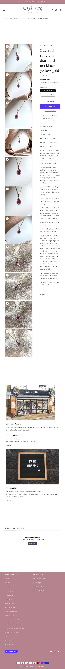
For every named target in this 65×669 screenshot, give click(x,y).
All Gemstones (14, 18)
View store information (48, 121)
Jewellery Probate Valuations (13, 624)
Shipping (50, 82)
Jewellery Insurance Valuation (13, 620)
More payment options (50, 111)
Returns (8, 445)
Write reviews (32, 543)
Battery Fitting (9, 599)
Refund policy (9, 595)
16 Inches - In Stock (48, 90)
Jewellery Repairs (10, 603)
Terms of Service (9, 644)
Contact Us (8, 587)
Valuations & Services (11, 611)
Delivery (9, 501)
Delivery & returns (10, 591)
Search (7, 578)
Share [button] (43, 294)
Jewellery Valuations (11, 615)
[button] (4, 10)
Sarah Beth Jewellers (29, 666)
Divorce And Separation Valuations (15, 628)
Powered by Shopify (40, 666)
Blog (6, 636)
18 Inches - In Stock (48, 95)
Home (6, 18)
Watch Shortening (10, 607)
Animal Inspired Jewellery (12, 632)
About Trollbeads (10, 640)
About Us (7, 583)
